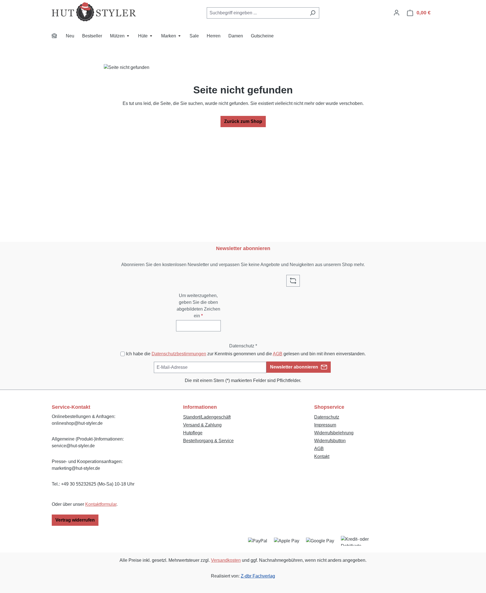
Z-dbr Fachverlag (258, 576)
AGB (277, 353)
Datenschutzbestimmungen (179, 353)
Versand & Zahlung (202, 425)
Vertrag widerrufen (75, 520)
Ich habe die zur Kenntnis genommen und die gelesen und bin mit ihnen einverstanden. (246, 353)
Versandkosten (226, 560)
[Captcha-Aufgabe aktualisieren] (293, 281)
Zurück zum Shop (243, 121)
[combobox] (256, 13)
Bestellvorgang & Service (208, 440)
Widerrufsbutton (330, 440)
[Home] (58, 36)
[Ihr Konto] (396, 12)
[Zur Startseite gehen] (94, 11)
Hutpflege (192, 432)
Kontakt (321, 456)
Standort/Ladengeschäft (207, 417)
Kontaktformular (100, 504)
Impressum (325, 425)
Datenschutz (326, 417)
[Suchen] (312, 13)
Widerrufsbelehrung (334, 432)
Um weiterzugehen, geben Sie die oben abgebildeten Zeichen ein (198, 305)
